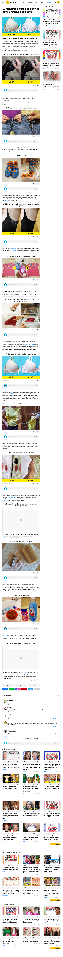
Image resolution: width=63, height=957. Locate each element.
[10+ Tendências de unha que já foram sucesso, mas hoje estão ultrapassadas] (52, 778)
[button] (8, 685)
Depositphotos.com (35, 680)
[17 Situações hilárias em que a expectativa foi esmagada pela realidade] (52, 859)
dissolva (17, 586)
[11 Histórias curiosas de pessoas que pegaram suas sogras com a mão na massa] (11, 756)
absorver (30, 102)
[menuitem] (24, 2)
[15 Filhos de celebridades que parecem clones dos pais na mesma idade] (11, 778)
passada (25, 672)
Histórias (4, 769)
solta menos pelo (30, 344)
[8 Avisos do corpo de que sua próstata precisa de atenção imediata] (31, 882)
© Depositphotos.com (6, 380)
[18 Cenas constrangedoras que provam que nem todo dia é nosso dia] (31, 911)
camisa (4, 41)
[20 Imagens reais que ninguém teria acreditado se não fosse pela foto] (52, 76)
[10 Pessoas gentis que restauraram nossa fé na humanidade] (52, 34)
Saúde (24, 895)
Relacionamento (46, 26)
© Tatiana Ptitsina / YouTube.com (7, 483)
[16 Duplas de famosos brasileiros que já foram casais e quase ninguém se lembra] (52, 882)
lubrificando (5, 151)
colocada (30, 343)
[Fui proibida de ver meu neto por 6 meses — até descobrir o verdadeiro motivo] (52, 805)
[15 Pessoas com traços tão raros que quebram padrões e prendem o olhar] (31, 828)
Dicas (3, 5)
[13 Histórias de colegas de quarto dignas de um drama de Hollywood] (52, 55)
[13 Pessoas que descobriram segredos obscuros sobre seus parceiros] (52, 13)
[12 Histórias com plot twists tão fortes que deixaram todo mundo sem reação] (11, 882)
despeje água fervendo (12, 497)
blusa (26, 40)
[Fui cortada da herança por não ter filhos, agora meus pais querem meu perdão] (11, 911)
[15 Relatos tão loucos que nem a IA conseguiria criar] (11, 859)
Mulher (24, 771)
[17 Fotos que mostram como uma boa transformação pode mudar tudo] (31, 805)
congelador (6, 200)
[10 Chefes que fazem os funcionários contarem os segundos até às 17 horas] (52, 828)
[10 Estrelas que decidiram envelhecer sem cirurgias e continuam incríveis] (11, 828)
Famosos (4, 791)
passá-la (18, 445)
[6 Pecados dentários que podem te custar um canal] (31, 932)
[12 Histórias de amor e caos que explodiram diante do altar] (52, 911)
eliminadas (14, 250)
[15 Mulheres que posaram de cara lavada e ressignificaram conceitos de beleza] (31, 756)
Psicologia (4, 945)
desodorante (13, 248)
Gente (44, 89)
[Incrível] (11, 2)
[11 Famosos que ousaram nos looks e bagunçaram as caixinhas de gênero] (52, 932)
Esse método (5, 635)
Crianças (45, 771)
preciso (9, 97)
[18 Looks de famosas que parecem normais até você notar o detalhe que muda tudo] (11, 805)
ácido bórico (12, 393)
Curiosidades (45, 47)
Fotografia (25, 924)
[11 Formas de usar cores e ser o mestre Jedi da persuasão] (11, 932)
